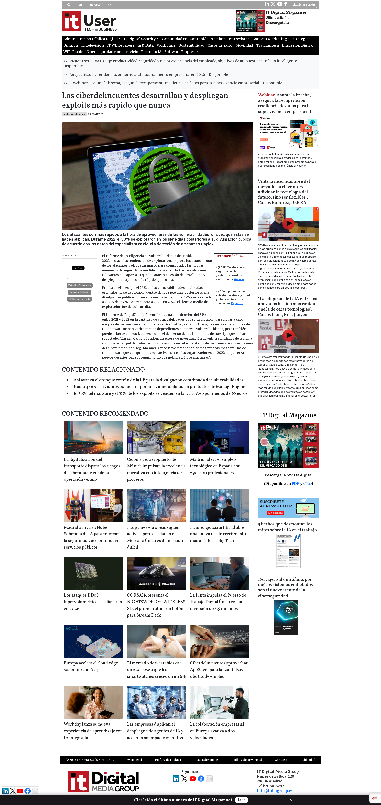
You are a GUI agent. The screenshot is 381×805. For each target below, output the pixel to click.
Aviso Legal (134, 760)
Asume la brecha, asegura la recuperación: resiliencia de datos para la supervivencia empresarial (284, 103)
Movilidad (244, 45)
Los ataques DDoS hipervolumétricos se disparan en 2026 (93, 602)
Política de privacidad (247, 760)
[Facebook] (285, 4)
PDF (295, 483)
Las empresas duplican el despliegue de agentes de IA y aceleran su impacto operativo (155, 731)
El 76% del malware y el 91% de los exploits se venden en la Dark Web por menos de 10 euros (161, 394)
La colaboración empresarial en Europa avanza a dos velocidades (217, 731)
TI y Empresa (267, 45)
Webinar (239, 279)
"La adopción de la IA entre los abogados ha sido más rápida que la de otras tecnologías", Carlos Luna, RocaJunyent (287, 307)
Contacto (281, 760)
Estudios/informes (79, 285)
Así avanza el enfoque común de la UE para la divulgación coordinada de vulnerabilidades (158, 380)
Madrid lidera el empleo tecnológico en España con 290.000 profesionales (215, 466)
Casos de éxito (220, 45)
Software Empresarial (184, 52)
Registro (237, 303)
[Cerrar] (290, 799)
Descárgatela (277, 23)
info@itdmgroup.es (274, 791)
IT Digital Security (79, 299)
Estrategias (300, 39)
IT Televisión (92, 45)
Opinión (71, 45)
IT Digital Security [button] (140, 39)
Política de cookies (168, 760)
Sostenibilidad (191, 45)
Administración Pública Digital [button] (91, 39)
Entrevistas (239, 39)
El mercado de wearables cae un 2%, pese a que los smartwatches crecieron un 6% (156, 670)
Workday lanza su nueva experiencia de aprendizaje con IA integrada (93, 731)
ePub (307, 483)
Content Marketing (269, 39)
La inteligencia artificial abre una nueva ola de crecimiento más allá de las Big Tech (218, 534)
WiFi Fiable (73, 52)
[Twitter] (273, 4)
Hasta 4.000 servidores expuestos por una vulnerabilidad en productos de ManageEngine (159, 387)
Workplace (166, 45)
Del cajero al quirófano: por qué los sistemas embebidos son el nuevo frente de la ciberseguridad (285, 588)
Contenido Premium (208, 39)
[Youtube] (279, 4)
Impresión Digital (297, 45)
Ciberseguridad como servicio (112, 52)
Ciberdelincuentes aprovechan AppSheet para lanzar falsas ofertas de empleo (219, 670)
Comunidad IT (174, 39)
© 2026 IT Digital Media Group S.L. (90, 760)
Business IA (151, 52)
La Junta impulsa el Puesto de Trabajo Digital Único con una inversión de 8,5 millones (218, 602)
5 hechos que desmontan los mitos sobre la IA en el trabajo (287, 527)
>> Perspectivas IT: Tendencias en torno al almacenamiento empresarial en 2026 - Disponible (146, 74)
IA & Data (146, 45)
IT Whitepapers (120, 45)
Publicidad (307, 760)
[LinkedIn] (267, 4)
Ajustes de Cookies (206, 760)
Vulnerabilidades (80, 292)
